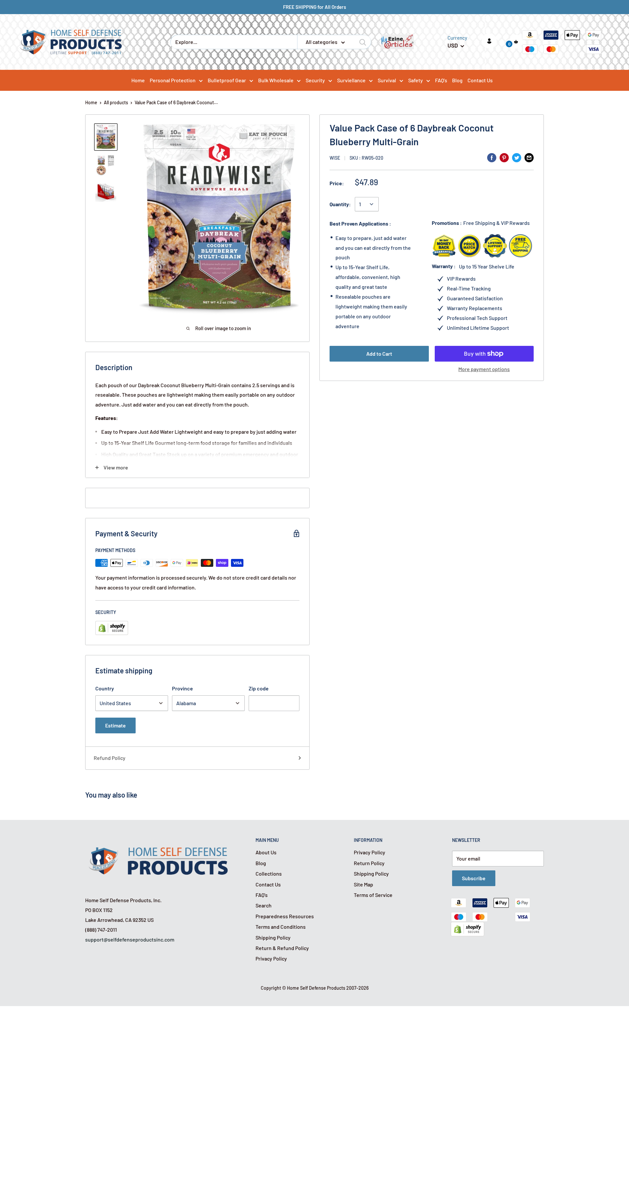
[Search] (363, 42)
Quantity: (340, 204)
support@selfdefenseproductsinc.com (129, 939)
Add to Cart (379, 353)
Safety (415, 80)
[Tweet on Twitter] (516, 157)
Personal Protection (173, 80)
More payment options (484, 369)
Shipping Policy (273, 937)
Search (264, 905)
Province (182, 688)
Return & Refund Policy (282, 948)
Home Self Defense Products (316, 988)
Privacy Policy (271, 958)
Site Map (363, 884)
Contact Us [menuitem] (480, 80)
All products (116, 102)
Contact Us (268, 884)
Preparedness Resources (285, 916)
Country (104, 688)
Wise (335, 158)
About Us (266, 852)
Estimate (115, 725)
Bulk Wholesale (276, 80)
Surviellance (351, 80)
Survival (387, 80)
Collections (269, 873)
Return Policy (369, 863)
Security (315, 80)
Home (91, 102)
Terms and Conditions (281, 926)
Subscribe (474, 878)
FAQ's (262, 895)
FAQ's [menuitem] (441, 80)
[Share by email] (529, 157)
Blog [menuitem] (457, 80)
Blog (261, 863)
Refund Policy (109, 758)
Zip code (259, 688)
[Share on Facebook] (491, 157)
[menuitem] (176, 80)
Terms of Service (373, 895)
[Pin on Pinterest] (504, 157)
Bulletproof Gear (227, 80)
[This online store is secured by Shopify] (467, 926)
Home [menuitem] (138, 80)
